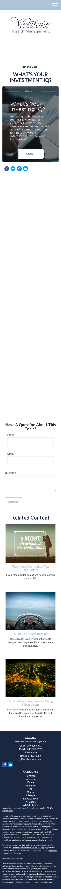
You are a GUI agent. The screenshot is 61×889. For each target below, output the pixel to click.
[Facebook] (32, 44)
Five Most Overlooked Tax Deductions (30, 568)
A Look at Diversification (30, 634)
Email (10, 454)
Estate (30, 782)
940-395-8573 (32, 51)
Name (10, 434)
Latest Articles (30, 798)
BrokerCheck (7, 810)
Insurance (30, 785)
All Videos (31, 801)
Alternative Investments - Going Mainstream (30, 702)
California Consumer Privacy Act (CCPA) (28, 847)
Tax (30, 788)
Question (10, 473)
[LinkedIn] (28, 44)
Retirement (30, 775)
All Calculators (30, 805)
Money (30, 792)
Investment (30, 779)
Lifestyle (30, 795)
